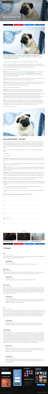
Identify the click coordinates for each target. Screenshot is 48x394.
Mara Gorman (6, 285)
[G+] (29, 373)
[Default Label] (32, 373)
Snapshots (21, 91)
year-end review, (16, 167)
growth (32, 56)
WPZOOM (45, 392)
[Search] (9, 373)
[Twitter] (27, 371)
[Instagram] (32, 371)
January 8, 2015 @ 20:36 (9, 347)
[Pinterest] (25, 373)
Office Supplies (5, 83)
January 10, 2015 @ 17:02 (10, 298)
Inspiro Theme (40, 392)
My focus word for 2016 (36, 241)
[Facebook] (29, 371)
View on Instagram (41, 384)
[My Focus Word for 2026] (9, 236)
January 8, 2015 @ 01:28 (7, 286)
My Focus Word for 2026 (8, 241)
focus (20, 56)
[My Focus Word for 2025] (23, 236)
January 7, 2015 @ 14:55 (7, 331)
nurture (37, 56)
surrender (5, 58)
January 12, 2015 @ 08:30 (10, 262)
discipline (26, 56)
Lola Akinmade (7, 19)
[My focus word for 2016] (37, 236)
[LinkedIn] (27, 373)
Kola (4, 253)
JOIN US (17, 383)
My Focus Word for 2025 (22, 241)
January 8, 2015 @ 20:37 (7, 270)
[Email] (25, 371)
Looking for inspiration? (4, 369)
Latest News (14, 19)
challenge (13, 58)
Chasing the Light (23, 73)
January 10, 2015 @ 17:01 (9, 278)
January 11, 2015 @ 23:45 (7, 255)
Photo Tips (11, 91)
